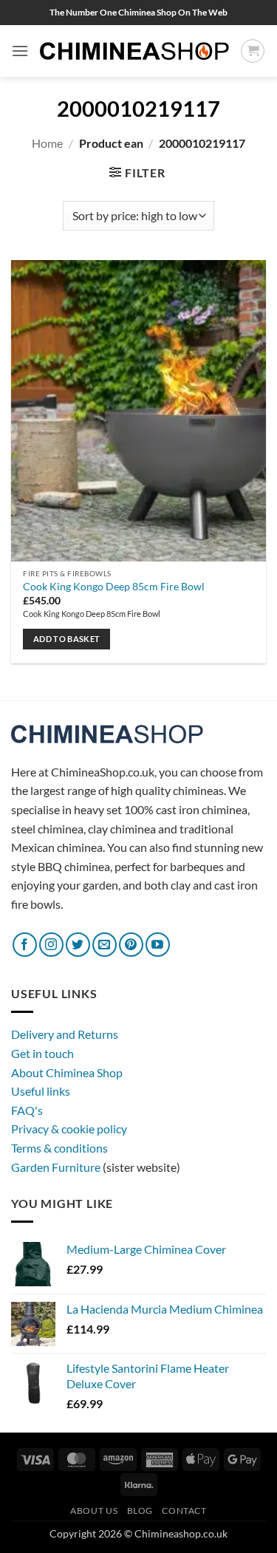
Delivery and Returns (64, 1034)
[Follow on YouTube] (158, 944)
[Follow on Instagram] (51, 944)
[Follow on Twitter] (78, 944)
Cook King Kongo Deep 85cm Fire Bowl (114, 587)
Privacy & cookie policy (69, 1129)
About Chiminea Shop (67, 1072)
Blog (140, 1510)
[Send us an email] (104, 944)
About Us (93, 1510)
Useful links (40, 1091)
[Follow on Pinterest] (131, 944)
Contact (184, 1510)
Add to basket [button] (66, 639)
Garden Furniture (57, 1167)
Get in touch (42, 1053)
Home (47, 143)
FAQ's (27, 1110)
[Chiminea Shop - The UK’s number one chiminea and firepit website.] (134, 51)
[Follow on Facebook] (25, 944)
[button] (20, 51)
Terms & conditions (59, 1148)
